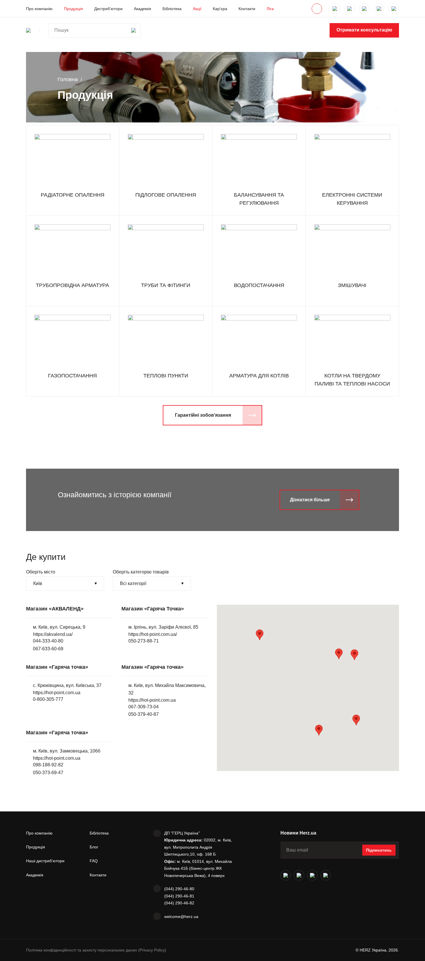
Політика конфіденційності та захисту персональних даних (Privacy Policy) (96, 950)
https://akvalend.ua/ (53, 634)
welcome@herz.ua (181, 916)
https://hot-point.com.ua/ (152, 634)
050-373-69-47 (48, 772)
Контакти (247, 8)
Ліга (270, 8)
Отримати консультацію (364, 29)
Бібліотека (172, 8)
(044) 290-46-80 (179, 888)
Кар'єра (220, 8)
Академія (142, 8)
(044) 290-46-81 (179, 896)
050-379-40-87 (143, 714)
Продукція (73, 8)
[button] (354, 654)
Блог (94, 847)
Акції (197, 8)
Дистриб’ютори (108, 8)
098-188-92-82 (48, 764)
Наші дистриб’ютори (45, 860)
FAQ (94, 860)
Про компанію (39, 8)
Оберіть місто (40, 571)
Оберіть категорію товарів (141, 571)
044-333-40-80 (48, 640)
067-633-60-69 (48, 648)
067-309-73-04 (143, 706)
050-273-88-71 (143, 640)
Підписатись (379, 850)
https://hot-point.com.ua (56, 692)
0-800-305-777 (48, 699)
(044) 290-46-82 (179, 903)
